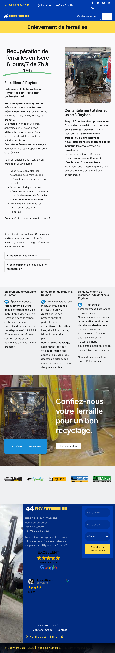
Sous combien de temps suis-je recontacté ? (27, 266)
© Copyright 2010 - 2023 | (20, 647)
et (58, 326)
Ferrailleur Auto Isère (49, 647)
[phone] (92, 8)
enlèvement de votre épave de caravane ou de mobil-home (19, 309)
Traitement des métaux (23, 255)
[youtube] (103, 2)
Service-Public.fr (14, 246)
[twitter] (98, 2)
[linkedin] (109, 2)
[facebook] (92, 2)
